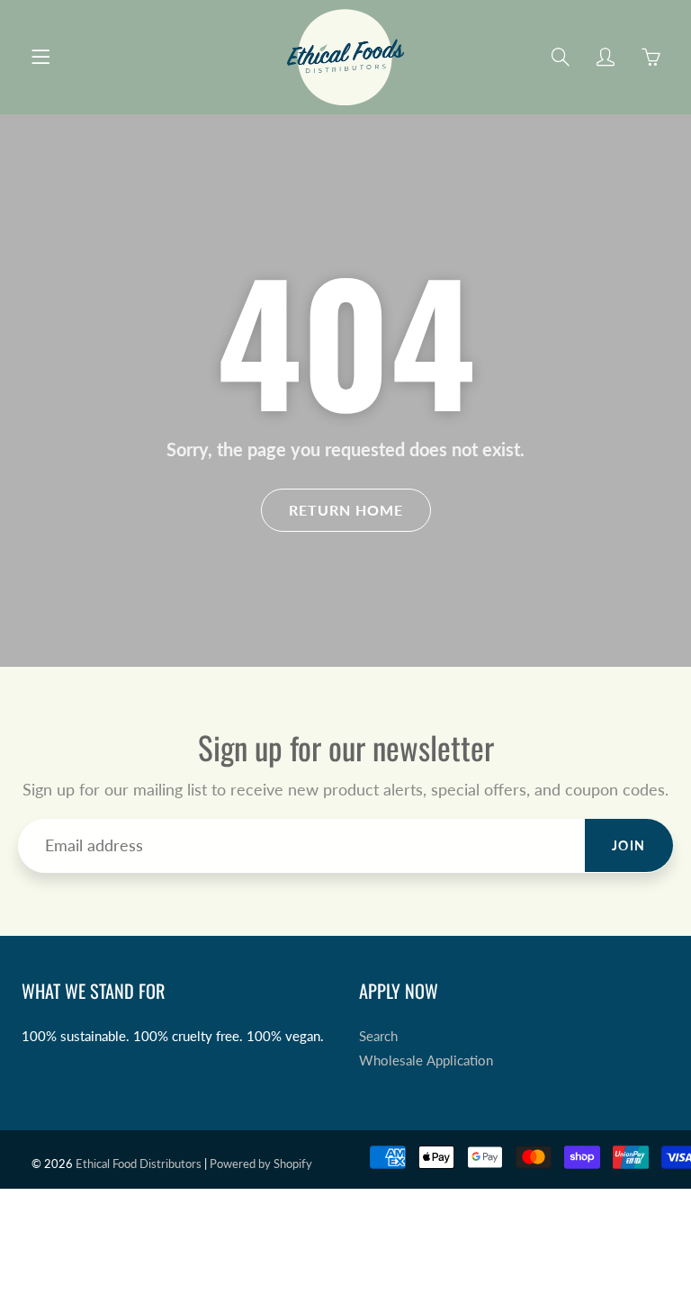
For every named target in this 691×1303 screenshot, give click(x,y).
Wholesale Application (426, 1060)
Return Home (346, 509)
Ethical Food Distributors (139, 1163)
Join (629, 845)
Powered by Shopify (261, 1163)
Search (378, 1036)
